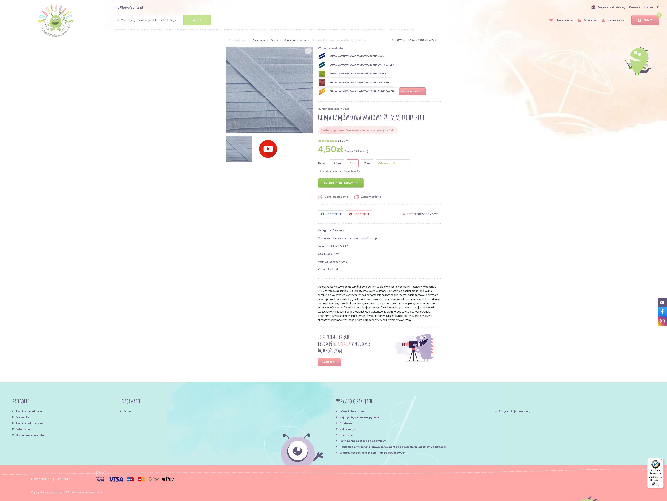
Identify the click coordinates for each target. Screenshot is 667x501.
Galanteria (259, 40)
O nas (127, 411)
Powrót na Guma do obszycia (416, 40)
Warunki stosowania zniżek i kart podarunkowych (372, 453)
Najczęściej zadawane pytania (359, 417)
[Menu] (661, 460)
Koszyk (648, 20)
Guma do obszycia (295, 40)
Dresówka (22, 417)
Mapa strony (40, 479)
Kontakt (648, 7)
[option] (269, 90)
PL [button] (658, 7)
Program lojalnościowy (611, 7)
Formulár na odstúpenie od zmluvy (363, 441)
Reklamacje (347, 429)
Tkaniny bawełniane (29, 411)
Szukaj (197, 20)
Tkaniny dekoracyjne (29, 423)
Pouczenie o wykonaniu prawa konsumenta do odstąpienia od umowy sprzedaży (393, 447)
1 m (352, 163)
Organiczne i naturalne (31, 435)
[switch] (655, 484)
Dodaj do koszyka (343, 183)
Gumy (274, 40)
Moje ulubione (564, 20)
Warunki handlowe (352, 411)
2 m (367, 163)
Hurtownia (346, 435)
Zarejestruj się (615, 20)
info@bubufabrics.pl (128, 7)
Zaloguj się (590, 20)
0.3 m (337, 163)
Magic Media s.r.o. (55, 492)
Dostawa (634, 7)
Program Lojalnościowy (514, 411)
